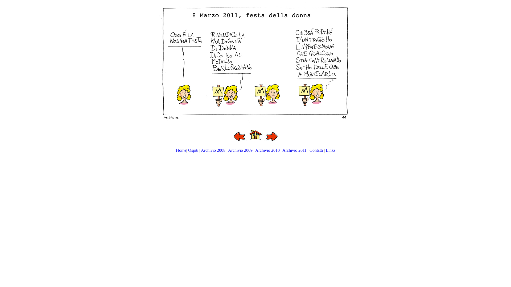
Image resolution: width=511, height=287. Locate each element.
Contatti (316, 150)
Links (330, 150)
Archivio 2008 (213, 150)
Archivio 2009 (240, 150)
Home (181, 150)
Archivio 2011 (294, 150)
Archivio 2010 (267, 150)
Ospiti (193, 150)
